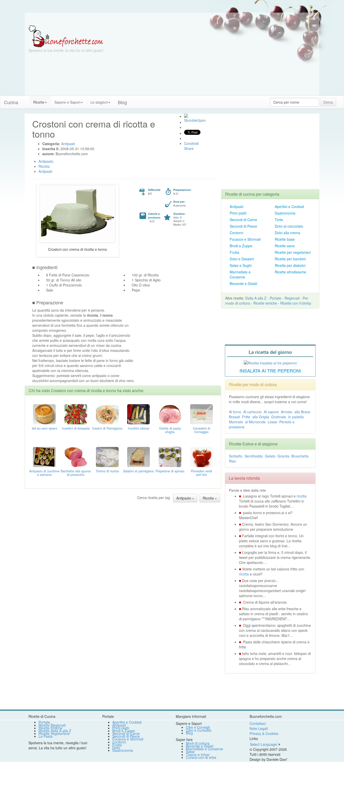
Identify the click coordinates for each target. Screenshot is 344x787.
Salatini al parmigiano (138, 471)
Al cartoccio (252, 411)
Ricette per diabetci (290, 265)
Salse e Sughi (241, 265)
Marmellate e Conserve (240, 274)
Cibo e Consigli (198, 727)
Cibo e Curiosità (198, 730)
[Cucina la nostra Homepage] (25, 99)
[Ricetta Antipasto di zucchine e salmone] (44, 456)
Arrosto (286, 411)
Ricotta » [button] (210, 498)
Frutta (234, 252)
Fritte (246, 416)
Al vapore (271, 411)
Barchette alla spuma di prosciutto (76, 473)
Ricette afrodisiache (290, 271)
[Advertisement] (221, 60)
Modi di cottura (198, 743)
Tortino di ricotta (107, 471)
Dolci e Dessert (242, 258)
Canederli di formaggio (201, 430)
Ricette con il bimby (295, 303)
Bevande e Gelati (243, 283)
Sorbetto (236, 456)
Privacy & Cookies (264, 733)
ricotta (301, 496)
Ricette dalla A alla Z (55, 730)
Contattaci (258, 723)
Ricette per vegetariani (293, 252)
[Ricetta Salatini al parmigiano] (138, 456)
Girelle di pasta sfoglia (170, 430)
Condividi (191, 143)
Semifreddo (254, 456)
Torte (279, 219)
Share (189, 148)
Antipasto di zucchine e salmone (44, 473)
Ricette (38, 102)
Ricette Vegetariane (54, 733)
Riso (232, 461)
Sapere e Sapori (67, 102)
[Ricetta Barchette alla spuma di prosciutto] (75, 456)
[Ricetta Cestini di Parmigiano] (107, 413)
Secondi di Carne (243, 219)
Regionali (292, 298)
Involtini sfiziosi (138, 428)
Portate (275, 298)
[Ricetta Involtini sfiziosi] (138, 413)
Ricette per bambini (290, 258)
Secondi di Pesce (243, 226)
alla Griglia (260, 416)
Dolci (116, 747)
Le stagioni (99, 102)
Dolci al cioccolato (289, 226)
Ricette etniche (265, 303)
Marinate (236, 421)
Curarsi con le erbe (201, 757)
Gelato (270, 456)
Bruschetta (299, 456)
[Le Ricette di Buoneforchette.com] (65, 35)
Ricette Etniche (50, 727)
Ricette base (285, 239)
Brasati (234, 416)
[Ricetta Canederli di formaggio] (201, 413)
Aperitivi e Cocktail (289, 206)
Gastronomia (285, 213)
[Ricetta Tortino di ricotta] (107, 456)
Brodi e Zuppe (241, 245)
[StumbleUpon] (186, 116)
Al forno (235, 411)
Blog (189, 732)
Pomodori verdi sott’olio (201, 473)
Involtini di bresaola (76, 428)
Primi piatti (238, 213)
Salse (190, 751)
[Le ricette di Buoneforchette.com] (172, 19)
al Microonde (255, 421)
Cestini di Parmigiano (107, 428)
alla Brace (302, 411)
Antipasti (236, 206)
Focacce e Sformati (245, 239)
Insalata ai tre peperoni (270, 370)
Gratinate (278, 416)
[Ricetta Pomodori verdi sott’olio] (201, 456)
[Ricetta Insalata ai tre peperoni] (270, 362)
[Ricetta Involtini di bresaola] (75, 413)
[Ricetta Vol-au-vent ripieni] (44, 413)
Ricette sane (285, 245)
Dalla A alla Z (255, 298)
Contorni (236, 232)
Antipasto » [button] (185, 498)
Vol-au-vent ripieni (44, 428)
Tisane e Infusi (197, 754)
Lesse (272, 421)
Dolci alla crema (287, 232)
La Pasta (46, 736)
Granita (283, 456)
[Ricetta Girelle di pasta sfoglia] (170, 413)
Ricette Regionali (52, 725)
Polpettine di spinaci (170, 471)
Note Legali (259, 728)
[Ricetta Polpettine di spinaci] (170, 456)
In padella (296, 416)
